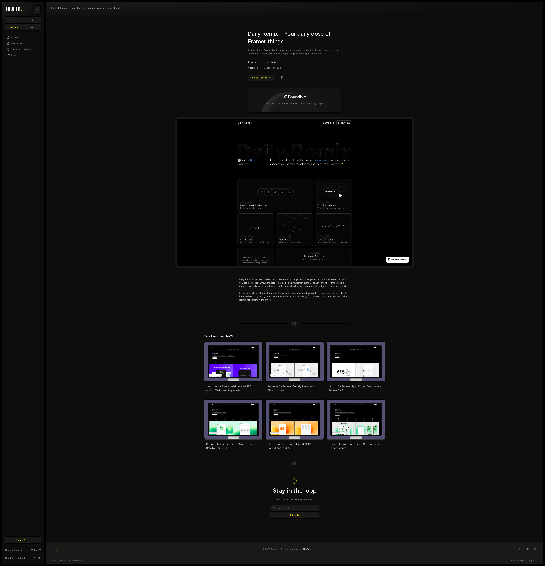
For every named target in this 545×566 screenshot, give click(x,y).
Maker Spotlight (518, 560)
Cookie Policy (75, 560)
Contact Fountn (13, 550)
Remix (273, 62)
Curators (9, 558)
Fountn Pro (21, 540)
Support (532, 560)
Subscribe (294, 515)
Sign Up (14, 27)
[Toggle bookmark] (282, 78)
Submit (21, 558)
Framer (252, 24)
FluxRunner (308, 549)
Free (266, 62)
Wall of (36, 550)
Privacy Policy (59, 560)
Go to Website (259, 77)
